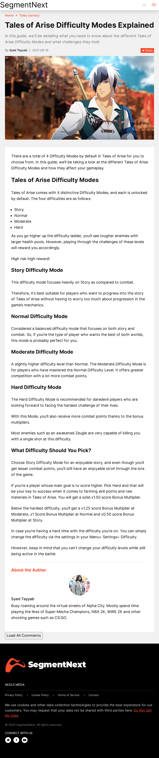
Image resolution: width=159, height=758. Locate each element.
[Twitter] (9, 740)
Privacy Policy (13, 695)
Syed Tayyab (18, 50)
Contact (94, 695)
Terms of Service (69, 695)
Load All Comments (24, 635)
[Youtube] (26, 740)
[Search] (144, 5)
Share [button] (149, 50)
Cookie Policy (40, 695)
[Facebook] (17, 740)
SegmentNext (24, 4)
